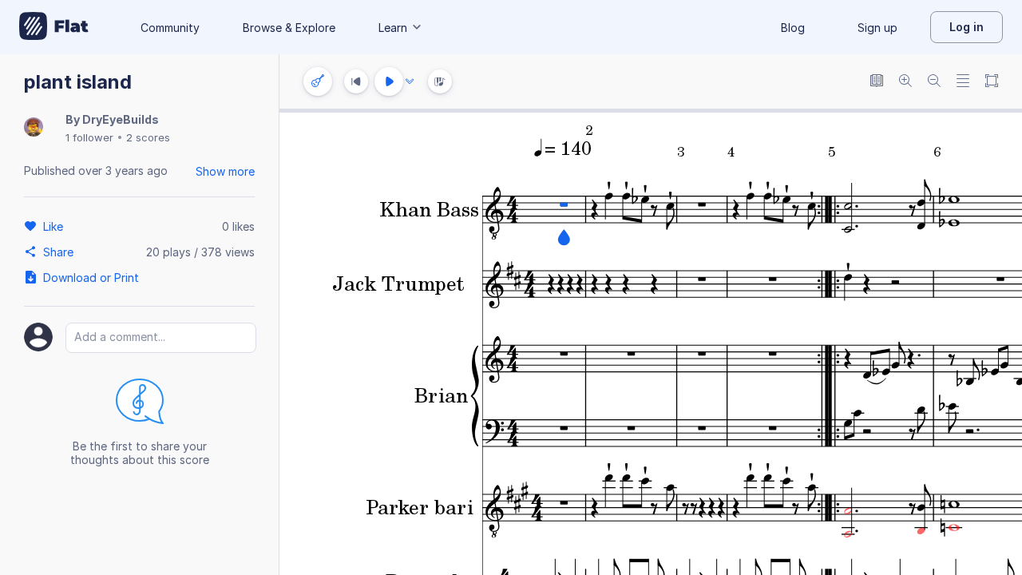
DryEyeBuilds (120, 119)
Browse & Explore (289, 27)
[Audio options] (409, 81)
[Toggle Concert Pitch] (876, 81)
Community (170, 27)
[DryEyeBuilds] (33, 128)
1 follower (89, 137)
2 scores (148, 137)
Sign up (877, 27)
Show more (225, 171)
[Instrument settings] (317, 81)
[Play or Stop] (388, 81)
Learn (392, 27)
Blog (793, 27)
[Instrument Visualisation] (440, 81)
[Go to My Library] (54, 27)
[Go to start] (356, 81)
